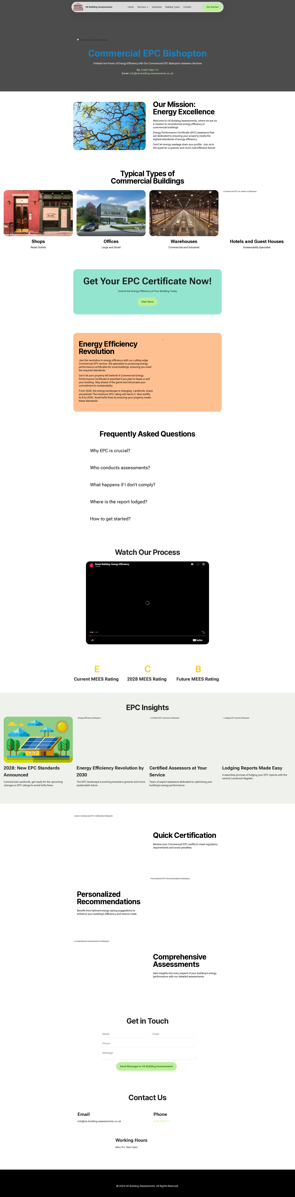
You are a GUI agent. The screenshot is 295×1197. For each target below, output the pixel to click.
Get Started (212, 7)
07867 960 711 (150, 70)
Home (131, 7)
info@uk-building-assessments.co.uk (151, 73)
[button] (147, 450)
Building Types (172, 7)
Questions (157, 7)
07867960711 (161, 1121)
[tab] (147, 450)
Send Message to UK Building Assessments (146, 1066)
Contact (187, 7)
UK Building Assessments (99, 7)
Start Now (147, 301)
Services (141, 7)
